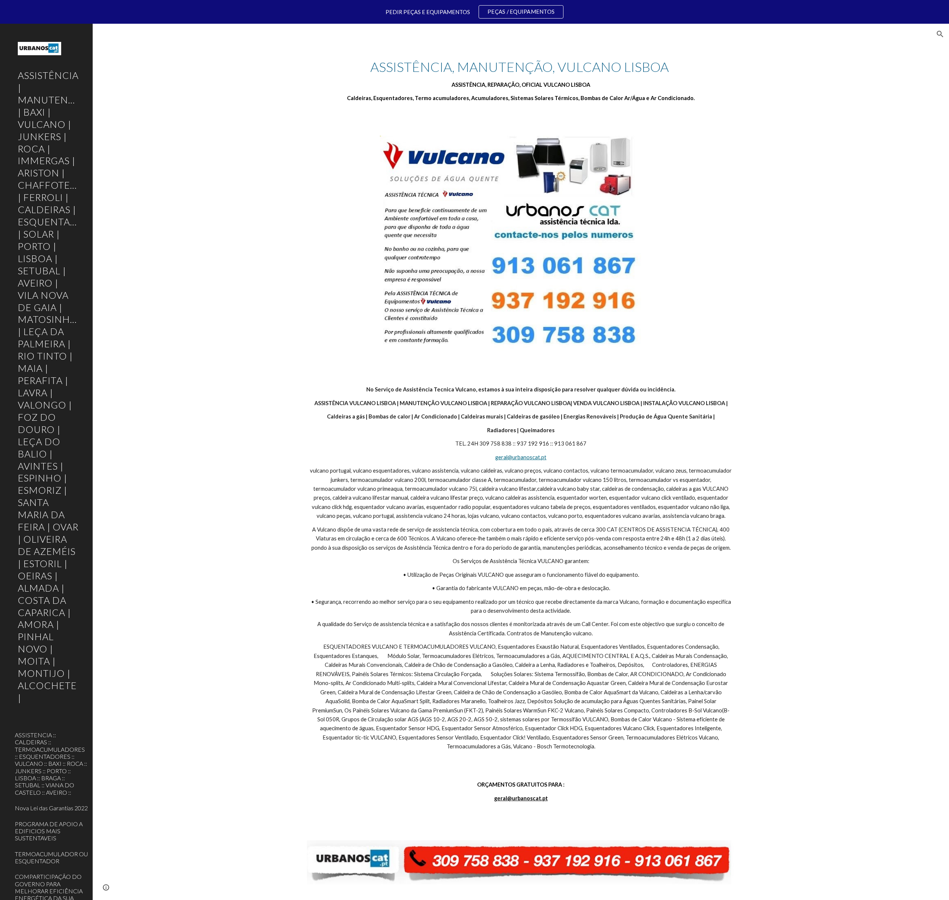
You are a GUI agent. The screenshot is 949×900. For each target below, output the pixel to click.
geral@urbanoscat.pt (520, 457)
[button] (940, 34)
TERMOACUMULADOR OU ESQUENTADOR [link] (51, 857)
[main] (521, 80)
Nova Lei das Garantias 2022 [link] (51, 807)
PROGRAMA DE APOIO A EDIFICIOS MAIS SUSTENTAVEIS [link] (49, 831)
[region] (474, 12)
